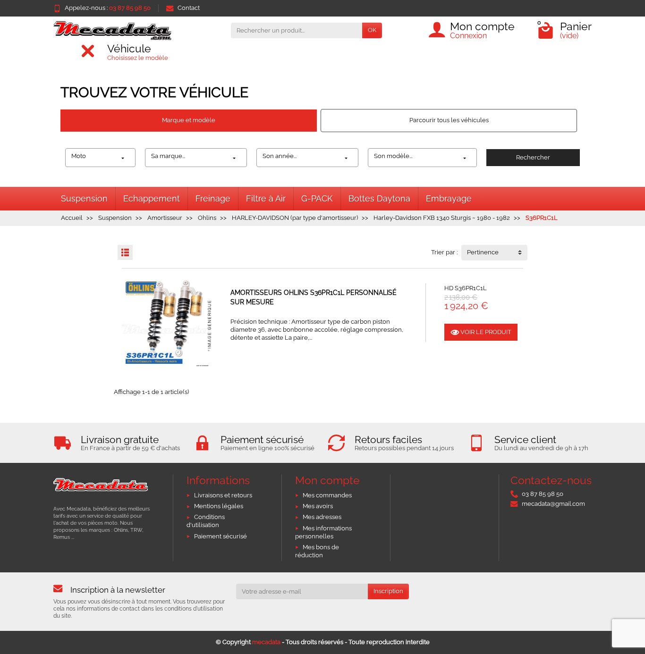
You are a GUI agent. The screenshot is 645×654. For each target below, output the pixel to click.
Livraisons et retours (223, 495)
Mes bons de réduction (317, 551)
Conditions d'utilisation (206, 520)
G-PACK (317, 198)
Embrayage (449, 198)
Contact (189, 7)
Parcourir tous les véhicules (449, 120)
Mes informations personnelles (323, 532)
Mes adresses (322, 516)
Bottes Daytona (379, 198)
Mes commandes (327, 495)
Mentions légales (218, 506)
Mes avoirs (318, 506)
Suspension (84, 198)
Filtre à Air (266, 198)
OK (372, 30)
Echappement (151, 198)
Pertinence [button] (483, 252)
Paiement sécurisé (220, 536)
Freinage (212, 198)
